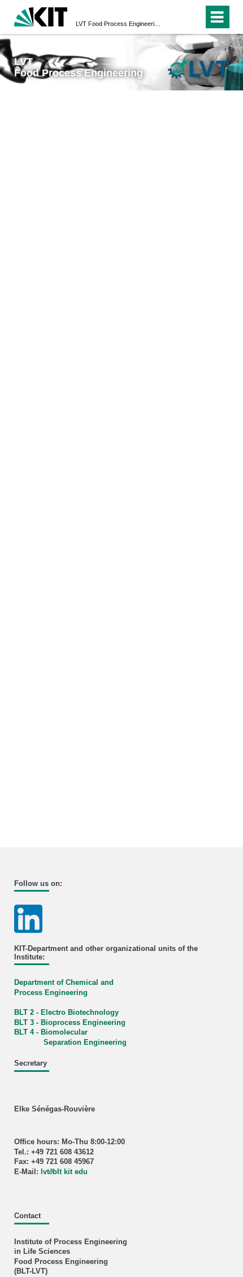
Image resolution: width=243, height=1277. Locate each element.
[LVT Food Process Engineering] (198, 68)
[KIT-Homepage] (41, 16)
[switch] (174, 17)
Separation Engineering (85, 1042)
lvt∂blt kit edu (64, 1172)
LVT (118, 23)
